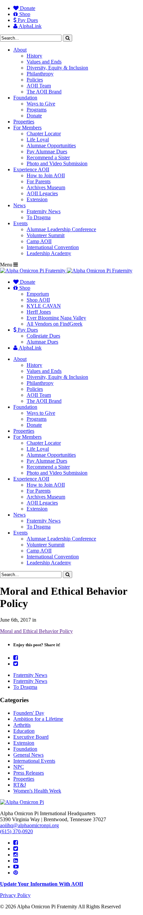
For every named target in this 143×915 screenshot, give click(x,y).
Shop (24, 14)
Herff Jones (39, 312)
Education (24, 731)
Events (20, 223)
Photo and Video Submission (57, 163)
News (19, 205)
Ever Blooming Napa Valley (56, 318)
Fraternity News (44, 211)
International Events (34, 761)
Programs (37, 109)
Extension (37, 199)
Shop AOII (38, 300)
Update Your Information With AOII (41, 884)
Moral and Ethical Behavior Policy (36, 631)
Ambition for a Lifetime (38, 719)
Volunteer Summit (46, 235)
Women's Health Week (37, 791)
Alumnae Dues (42, 342)
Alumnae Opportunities (51, 145)
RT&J (19, 785)
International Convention (53, 247)
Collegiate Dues (43, 336)
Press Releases (28, 773)
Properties (23, 121)
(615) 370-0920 (16, 831)
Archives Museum (46, 187)
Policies (35, 79)
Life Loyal (38, 139)
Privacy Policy (15, 895)
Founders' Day (28, 713)
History (34, 56)
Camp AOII (39, 241)
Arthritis (22, 725)
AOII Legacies (42, 193)
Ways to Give (41, 103)
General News (28, 755)
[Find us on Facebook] (15, 842)
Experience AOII (31, 169)
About (20, 50)
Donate (27, 8)
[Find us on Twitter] (15, 848)
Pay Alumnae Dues (47, 151)
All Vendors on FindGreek (54, 324)
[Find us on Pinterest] (15, 872)
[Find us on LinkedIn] (15, 860)
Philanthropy (40, 73)
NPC (18, 767)
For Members (27, 127)
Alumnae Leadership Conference (61, 229)
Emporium (38, 294)
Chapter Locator (44, 133)
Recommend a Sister (48, 157)
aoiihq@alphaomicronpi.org (29, 825)
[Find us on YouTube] (16, 866)
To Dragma (39, 217)
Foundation (25, 97)
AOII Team (39, 85)
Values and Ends (44, 62)
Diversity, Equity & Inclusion (57, 68)
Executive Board (31, 737)
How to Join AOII (46, 175)
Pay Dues (27, 20)
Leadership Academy (49, 253)
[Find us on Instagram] (15, 854)
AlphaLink (30, 26)
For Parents (39, 181)
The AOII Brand (44, 91)
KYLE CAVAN (44, 306)
